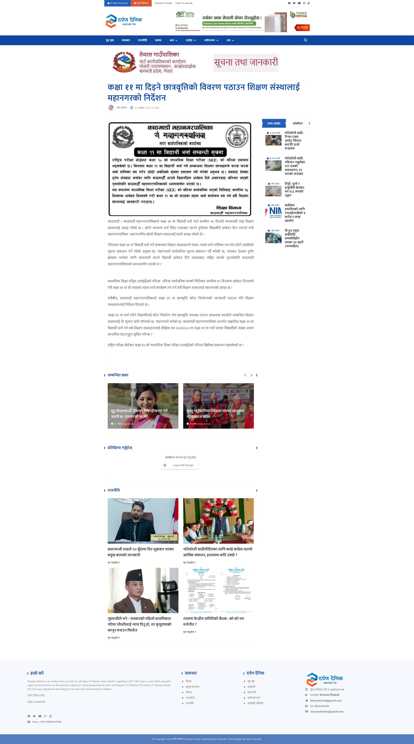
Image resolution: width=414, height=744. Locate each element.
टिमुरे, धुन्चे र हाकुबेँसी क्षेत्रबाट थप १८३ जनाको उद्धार (294, 189)
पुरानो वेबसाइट (142, 3)
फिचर (188, 681)
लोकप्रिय (298, 123)
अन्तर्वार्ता (190, 698)
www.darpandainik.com (96, 685)
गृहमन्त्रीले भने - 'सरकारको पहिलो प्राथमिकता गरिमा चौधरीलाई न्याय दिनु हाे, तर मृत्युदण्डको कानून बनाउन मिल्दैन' (139, 624)
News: (46, 722)
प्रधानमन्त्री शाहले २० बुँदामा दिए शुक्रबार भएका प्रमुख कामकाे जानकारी (141, 552)
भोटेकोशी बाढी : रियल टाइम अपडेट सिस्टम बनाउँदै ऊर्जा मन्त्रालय (294, 140)
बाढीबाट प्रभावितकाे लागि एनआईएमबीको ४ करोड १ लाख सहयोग (295, 213)
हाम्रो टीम (252, 692)
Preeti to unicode (183, 3)
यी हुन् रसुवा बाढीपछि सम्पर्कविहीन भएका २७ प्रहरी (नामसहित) (294, 238)
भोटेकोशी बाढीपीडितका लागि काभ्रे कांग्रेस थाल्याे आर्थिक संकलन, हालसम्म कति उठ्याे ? (217, 552)
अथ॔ (172, 40)
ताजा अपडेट (274, 123)
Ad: (319, 706)
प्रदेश (189, 40)
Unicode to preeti (163, 3)
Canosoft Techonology (229, 739)
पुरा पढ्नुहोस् (113, 562)
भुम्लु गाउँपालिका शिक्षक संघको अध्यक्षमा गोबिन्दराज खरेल (140, 414)
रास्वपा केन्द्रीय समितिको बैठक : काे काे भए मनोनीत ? (213, 621)
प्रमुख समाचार (192, 687)
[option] (143, 406)
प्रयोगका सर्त (254, 698)
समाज (158, 40)
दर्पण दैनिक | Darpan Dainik (186, 739)
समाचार (126, 40)
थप (228, 40)
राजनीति (142, 40)
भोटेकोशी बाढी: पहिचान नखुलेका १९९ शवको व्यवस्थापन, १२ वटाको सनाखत (295, 166)
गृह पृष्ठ (110, 40)
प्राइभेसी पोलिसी (255, 703)
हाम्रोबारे (251, 687)
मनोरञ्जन (209, 40)
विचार (189, 692)
